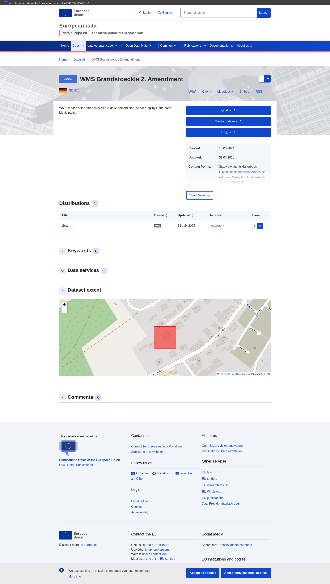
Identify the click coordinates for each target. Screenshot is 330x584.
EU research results (215, 485)
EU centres (167, 558)
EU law (207, 472)
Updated (184, 215)
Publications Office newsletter (222, 451)
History (226, 132)
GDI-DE (74, 90)
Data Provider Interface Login (221, 503)
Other (140, 478)
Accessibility (139, 512)
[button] (76, 2)
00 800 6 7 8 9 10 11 (155, 545)
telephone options (157, 549)
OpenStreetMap (239, 373)
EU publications (212, 498)
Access (216, 225)
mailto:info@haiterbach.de (247, 172)
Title (64, 215)
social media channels (237, 545)
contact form (159, 554)
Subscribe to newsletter (147, 451)
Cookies (136, 506)
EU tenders (209, 478)
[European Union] (93, 535)
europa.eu (91, 544)
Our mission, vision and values (222, 445)
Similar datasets (226, 121)
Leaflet (222, 373)
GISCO (266, 373)
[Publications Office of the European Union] (93, 447)
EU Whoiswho (211, 491)
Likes (256, 215)
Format (159, 215)
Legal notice (139, 501)
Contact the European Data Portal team (157, 446)
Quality (226, 110)
